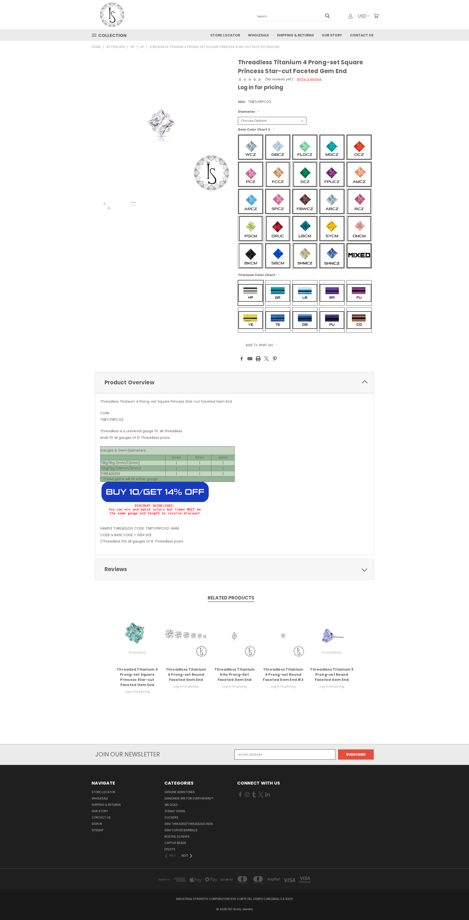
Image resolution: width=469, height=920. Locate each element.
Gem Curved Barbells (181, 830)
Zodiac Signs (174, 811)
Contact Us (361, 35)
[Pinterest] (274, 358)
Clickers (171, 817)
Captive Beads (175, 843)
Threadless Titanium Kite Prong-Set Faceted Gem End (234, 674)
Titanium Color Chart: (258, 275)
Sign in (97, 824)
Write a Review (309, 79)
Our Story (332, 35)
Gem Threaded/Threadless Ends (188, 824)
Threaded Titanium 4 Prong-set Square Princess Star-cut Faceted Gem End (137, 677)
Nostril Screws (177, 836)
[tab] (234, 382)
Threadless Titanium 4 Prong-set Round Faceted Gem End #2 (283, 674)
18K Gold (171, 805)
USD (362, 16)
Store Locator (225, 35)
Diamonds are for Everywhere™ (188, 798)
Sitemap (97, 830)
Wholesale (258, 35)
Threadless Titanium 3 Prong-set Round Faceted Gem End (331, 674)
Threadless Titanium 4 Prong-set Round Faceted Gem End (186, 674)
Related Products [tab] (231, 598)
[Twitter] (266, 358)
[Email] (249, 358)
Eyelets (169, 849)
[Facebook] (241, 358)
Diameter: (248, 111)
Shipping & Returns (295, 35)
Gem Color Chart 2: (256, 129)
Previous (456, 905)
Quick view (137, 635)
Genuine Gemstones (179, 792)
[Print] (258, 358)
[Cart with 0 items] (376, 15)
